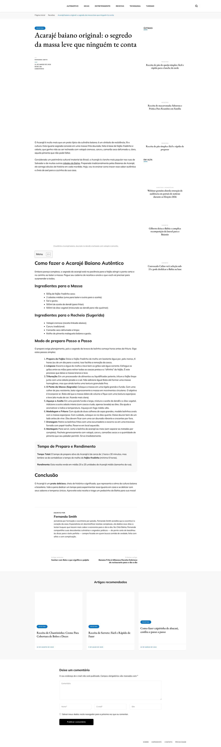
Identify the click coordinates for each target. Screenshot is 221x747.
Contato (168, 742)
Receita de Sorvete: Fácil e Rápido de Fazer (109, 634)
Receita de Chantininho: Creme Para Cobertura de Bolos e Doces (58, 634)
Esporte (165, 225)
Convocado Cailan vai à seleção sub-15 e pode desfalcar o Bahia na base (165, 267)
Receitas (120, 6)
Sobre (146, 742)
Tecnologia (135, 6)
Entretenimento (102, 6)
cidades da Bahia (71, 163)
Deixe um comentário (43, 68)
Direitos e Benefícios (165, 187)
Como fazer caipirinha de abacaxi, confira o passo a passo (159, 630)
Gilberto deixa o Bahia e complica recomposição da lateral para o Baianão (165, 231)
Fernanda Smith (41, 59)
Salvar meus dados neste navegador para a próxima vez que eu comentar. (95, 714)
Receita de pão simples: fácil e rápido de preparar (165, 148)
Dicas (86, 6)
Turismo (150, 6)
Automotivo (72, 6)
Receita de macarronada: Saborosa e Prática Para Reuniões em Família (165, 107)
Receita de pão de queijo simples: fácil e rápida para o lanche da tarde (165, 66)
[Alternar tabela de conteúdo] (47, 254)
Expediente (157, 742)
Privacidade (180, 742)
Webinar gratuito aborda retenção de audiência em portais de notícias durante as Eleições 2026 (165, 193)
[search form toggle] (196, 6)
